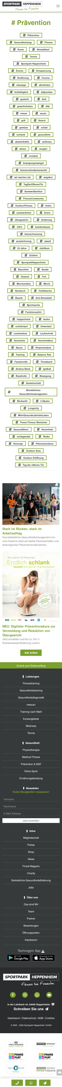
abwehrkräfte (22, 141)
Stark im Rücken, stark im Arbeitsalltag (22, 530)
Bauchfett (23, 269)
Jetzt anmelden (31, 820)
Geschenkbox (45, 340)
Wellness (31, 726)
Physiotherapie (31, 750)
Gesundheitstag (23, 42)
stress (23, 113)
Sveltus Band (23, 368)
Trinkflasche (45, 290)
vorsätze (33, 155)
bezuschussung (33, 234)
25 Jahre (22, 248)
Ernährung (23, 77)
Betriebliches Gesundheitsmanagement (33, 392)
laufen (46, 319)
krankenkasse (42, 226)
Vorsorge (18, 443)
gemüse (23, 127)
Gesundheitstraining (31, 690)
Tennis (33, 56)
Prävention (33, 35)
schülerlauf (21, 326)
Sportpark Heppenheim (33, 63)
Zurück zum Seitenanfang (31, 665)
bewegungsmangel (33, 163)
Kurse (20, 49)
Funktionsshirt (33, 312)
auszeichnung (23, 241)
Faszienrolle (21, 361)
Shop (31, 852)
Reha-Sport (31, 771)
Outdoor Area (33, 450)
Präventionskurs (45, 443)
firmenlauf (46, 326)
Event (47, 212)
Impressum (31, 940)
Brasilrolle (21, 375)
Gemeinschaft (33, 383)
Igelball (47, 368)
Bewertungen (31, 925)
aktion (22, 148)
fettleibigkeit (21, 92)
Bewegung (45, 375)
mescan (31, 704)
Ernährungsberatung (31, 778)
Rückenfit (22, 401)
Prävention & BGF (31, 764)
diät (48, 106)
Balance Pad (44, 354)
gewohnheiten (25, 106)
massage (21, 84)
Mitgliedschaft (31, 838)
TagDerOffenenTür (33, 184)
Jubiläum (44, 248)
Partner (31, 918)
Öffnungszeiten (31, 932)
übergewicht (21, 219)
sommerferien (24, 212)
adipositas (46, 92)
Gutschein (19, 340)
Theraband (46, 361)
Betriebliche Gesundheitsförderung (31, 880)
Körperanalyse (43, 347)
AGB (40, 1018)
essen (43, 113)
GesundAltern (21, 429)
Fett (44, 276)
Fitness (49, 42)
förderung (46, 219)
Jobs (31, 887)
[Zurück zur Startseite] (22, 6)
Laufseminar (20, 333)
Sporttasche (33, 304)
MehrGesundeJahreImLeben (33, 415)
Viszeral (25, 276)
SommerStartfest (33, 191)
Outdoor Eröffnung (33, 457)
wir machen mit (22, 177)
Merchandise (24, 283)
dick (44, 99)
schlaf (44, 127)
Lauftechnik (46, 333)
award (47, 241)
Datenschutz (29, 1018)
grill (23, 120)
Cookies (50, 1018)
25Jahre (33, 255)
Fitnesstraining (31, 683)
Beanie (19, 297)
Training (20, 354)
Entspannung (43, 70)
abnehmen (44, 84)
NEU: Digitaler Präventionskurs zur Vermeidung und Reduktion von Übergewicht (28, 630)
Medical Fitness (31, 757)
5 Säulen (45, 401)
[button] (58, 6)
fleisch (42, 120)
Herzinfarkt (47, 429)
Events (19, 70)
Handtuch (20, 290)
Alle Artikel (31, 652)
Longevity (33, 408)
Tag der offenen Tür (33, 464)
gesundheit (44, 134)
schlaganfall (23, 436)
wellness (47, 141)
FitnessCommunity (33, 198)
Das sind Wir (31, 904)
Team (31, 911)
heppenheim (23, 319)
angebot (48, 177)
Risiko (46, 436)
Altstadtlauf (43, 49)
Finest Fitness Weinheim (33, 422)
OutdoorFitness (23, 205)
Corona (46, 77)
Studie (45, 269)
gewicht (24, 99)
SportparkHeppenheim (33, 262)
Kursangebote (31, 719)
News (31, 859)
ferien (48, 205)
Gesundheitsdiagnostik (31, 697)
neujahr (43, 148)
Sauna (19, 347)
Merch (47, 283)
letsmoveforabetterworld (33, 170)
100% (19, 226)
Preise (31, 845)
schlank (21, 134)
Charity (31, 873)
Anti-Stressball (44, 297)
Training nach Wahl (31, 711)
